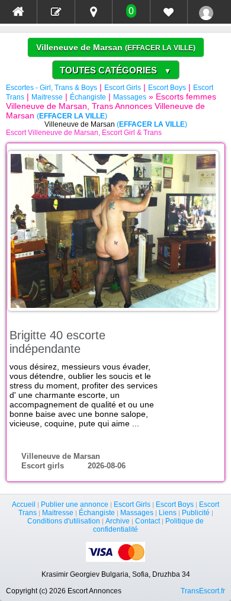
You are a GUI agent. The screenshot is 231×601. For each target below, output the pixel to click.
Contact (147, 521)
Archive (117, 521)
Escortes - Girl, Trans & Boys (51, 87)
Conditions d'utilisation (63, 521)
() (160, 48)
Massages (129, 97)
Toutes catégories (115, 70)
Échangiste (88, 97)
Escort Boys (167, 87)
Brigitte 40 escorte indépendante (57, 342)
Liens (168, 513)
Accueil (24, 504)
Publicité (196, 513)
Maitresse (47, 97)
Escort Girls (122, 87)
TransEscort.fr (203, 591)
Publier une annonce (74, 504)
